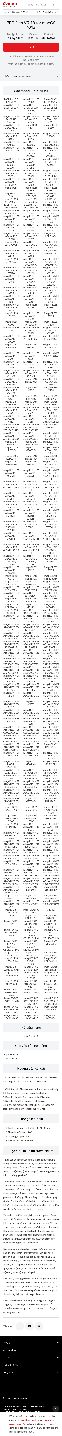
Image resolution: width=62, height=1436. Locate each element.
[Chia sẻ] (20, 1326)
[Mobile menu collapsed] (57, 4)
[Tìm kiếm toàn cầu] (52, 5)
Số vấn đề (48, 34)
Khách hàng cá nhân (38, 5)
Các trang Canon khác (17, 1398)
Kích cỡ (33, 34)
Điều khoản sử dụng (30, 1419)
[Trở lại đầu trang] (55, 1409)
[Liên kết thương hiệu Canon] (10, 4)
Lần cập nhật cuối (15, 34)
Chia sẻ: (8, 1326)
